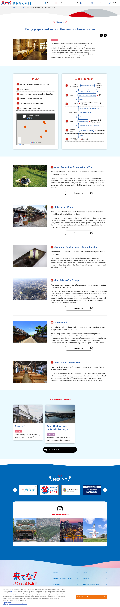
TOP (14, 7)
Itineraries (85, 3)
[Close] (117, 596)
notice (96, 3)
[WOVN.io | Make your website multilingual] (18, 601)
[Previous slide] (15, 490)
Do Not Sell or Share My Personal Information (91, 597)
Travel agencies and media (90, 584)
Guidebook (115, 3)
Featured (50, 3)
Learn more (78, 193)
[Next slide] (105, 490)
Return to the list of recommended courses (60, 450)
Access (104, 3)
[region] (60, 596)
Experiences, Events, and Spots (68, 3)
